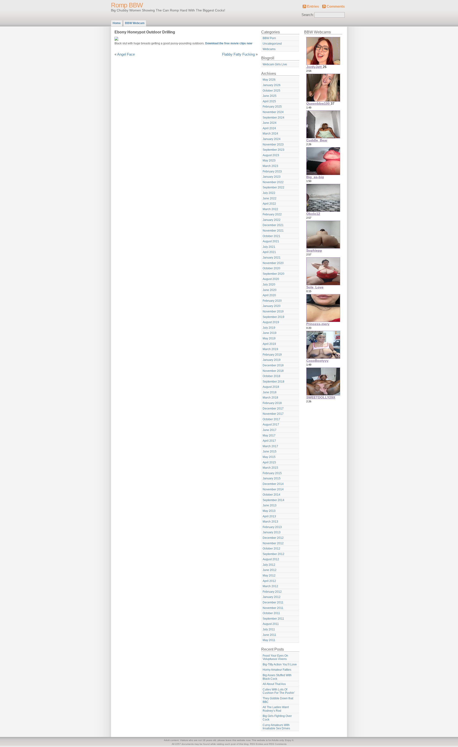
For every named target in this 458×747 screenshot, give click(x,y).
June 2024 (269, 122)
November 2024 (273, 112)
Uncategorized (272, 43)
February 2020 (272, 300)
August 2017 (271, 424)
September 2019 (273, 317)
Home (117, 23)
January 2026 (272, 85)
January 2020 (272, 306)
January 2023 (272, 176)
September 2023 (273, 149)
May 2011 (269, 640)
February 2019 (272, 354)
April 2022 (269, 203)
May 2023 (269, 160)
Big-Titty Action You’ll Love (280, 664)
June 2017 (269, 430)
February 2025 (272, 106)
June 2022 (269, 198)
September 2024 (273, 117)
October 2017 (271, 419)
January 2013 (272, 532)
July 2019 (269, 327)
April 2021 (269, 252)
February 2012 (272, 591)
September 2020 (273, 273)
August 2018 (271, 387)
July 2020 (269, 284)
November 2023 (273, 144)
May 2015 (269, 457)
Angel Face (126, 54)
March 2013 (270, 521)
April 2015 (269, 462)
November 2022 (273, 182)
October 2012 (271, 548)
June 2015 (269, 451)
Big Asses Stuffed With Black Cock (277, 677)
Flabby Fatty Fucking (238, 54)
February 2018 (272, 403)
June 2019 (269, 333)
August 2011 (271, 624)
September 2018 (273, 381)
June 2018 (269, 392)
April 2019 (269, 344)
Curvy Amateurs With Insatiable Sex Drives (276, 726)
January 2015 (272, 478)
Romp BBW (127, 5)
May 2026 (269, 79)
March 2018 (270, 397)
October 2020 (271, 268)
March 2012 (270, 586)
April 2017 (269, 440)
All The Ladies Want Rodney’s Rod (276, 709)
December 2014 (273, 484)
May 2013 (269, 511)
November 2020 (273, 263)
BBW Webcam (135, 23)
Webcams (269, 49)
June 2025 (269, 96)
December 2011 (273, 602)
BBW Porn (269, 38)
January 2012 (272, 597)
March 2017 (270, 446)
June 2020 (269, 290)
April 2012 (269, 581)
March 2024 (270, 133)
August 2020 (271, 279)
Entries (313, 6)
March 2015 (270, 467)
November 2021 (273, 230)
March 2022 (270, 209)
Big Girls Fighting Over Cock (277, 717)
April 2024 (269, 128)
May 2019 (269, 338)
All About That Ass (274, 684)
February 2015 (272, 473)
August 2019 (271, 322)
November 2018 (273, 371)
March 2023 (270, 166)
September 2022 (273, 187)
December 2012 (273, 538)
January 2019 (272, 360)
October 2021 (271, 236)
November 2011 (273, 608)
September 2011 (273, 618)
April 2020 (269, 295)
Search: (308, 15)
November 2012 (273, 543)
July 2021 (269, 247)
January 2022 (272, 220)
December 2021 (273, 225)
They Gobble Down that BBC (278, 700)
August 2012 (271, 559)
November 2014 (273, 489)
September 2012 (273, 554)
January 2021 (272, 257)
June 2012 (269, 570)
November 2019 (273, 311)
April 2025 (269, 101)
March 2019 (270, 349)
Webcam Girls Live (275, 64)
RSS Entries (256, 744)
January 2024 (272, 139)
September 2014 (273, 500)
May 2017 (269, 435)
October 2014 (271, 494)
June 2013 (269, 505)
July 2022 (269, 193)
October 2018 (271, 376)
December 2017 (273, 408)
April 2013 (269, 516)
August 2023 (271, 155)
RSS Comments (277, 744)
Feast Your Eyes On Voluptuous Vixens (275, 657)
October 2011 (271, 613)
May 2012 (269, 575)
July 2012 (269, 564)
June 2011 (269, 635)
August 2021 (271, 241)
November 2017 (273, 413)
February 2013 (272, 527)
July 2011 (269, 629)
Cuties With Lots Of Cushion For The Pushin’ (279, 691)
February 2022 (272, 214)
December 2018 (273, 365)
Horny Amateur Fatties (277, 669)
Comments (336, 6)
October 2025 (271, 90)
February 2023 (272, 171)
